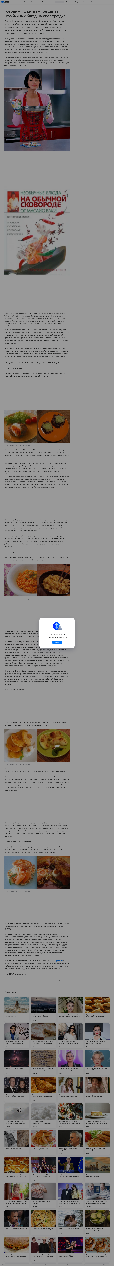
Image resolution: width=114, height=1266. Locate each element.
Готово (57, 642)
